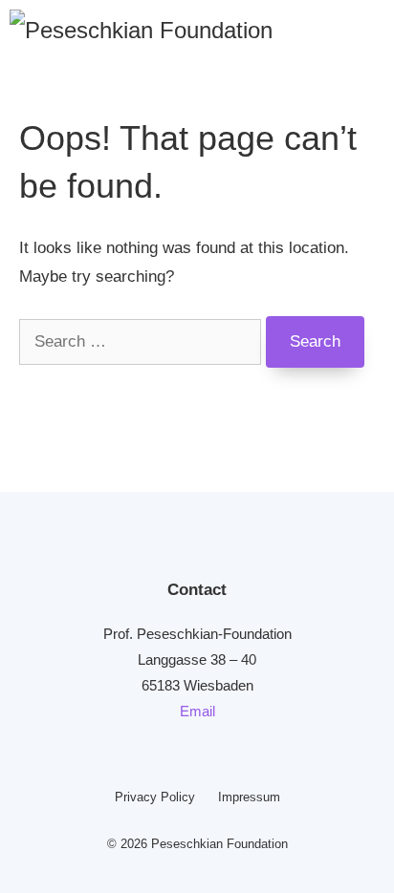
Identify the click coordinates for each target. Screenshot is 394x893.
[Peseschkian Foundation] (141, 28)
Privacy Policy (155, 797)
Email (197, 711)
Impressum (249, 797)
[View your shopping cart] (356, 28)
